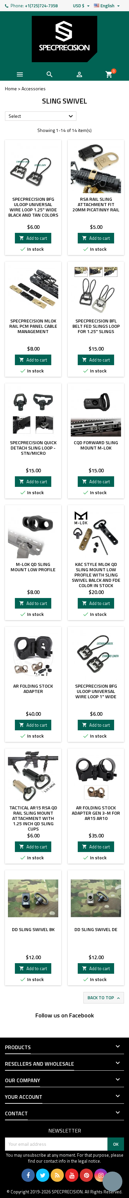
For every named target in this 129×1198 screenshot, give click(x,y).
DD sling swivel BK (33, 929)
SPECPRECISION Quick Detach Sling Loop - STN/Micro (33, 447)
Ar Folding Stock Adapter (33, 688)
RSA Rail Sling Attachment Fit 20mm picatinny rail (95, 204)
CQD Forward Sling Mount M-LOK (96, 445)
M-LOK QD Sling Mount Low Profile (33, 567)
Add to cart (33, 238)
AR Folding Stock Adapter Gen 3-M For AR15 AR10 (96, 813)
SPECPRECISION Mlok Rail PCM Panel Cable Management (33, 326)
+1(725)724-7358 (41, 5)
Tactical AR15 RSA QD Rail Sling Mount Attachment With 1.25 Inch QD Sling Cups (33, 818)
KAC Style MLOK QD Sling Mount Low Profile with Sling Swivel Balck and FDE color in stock (96, 575)
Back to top (104, 997)
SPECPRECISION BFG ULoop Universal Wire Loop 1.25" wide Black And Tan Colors (33, 206)
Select (42, 116)
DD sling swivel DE (95, 929)
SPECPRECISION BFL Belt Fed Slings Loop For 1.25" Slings (96, 326)
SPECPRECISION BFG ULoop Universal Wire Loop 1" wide (96, 691)
